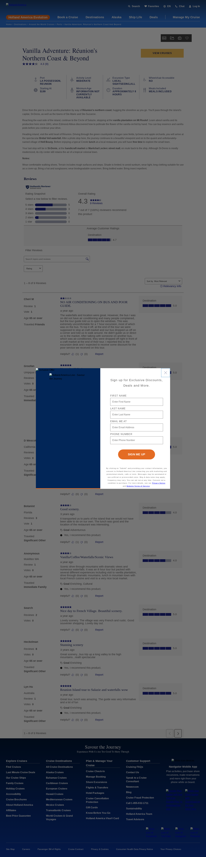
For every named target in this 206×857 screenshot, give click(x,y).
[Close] (165, 372)
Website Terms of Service (138, 486)
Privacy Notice (158, 483)
